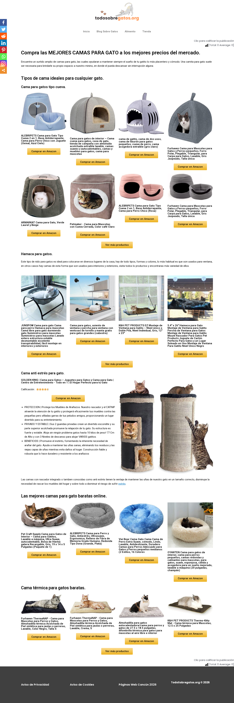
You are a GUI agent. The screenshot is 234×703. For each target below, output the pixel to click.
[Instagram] (3, 63)
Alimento (130, 31)
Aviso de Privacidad (35, 685)
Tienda (146, 31)
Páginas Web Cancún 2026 (137, 685)
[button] (43, 151)
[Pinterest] (3, 49)
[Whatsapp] (3, 56)
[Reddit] (3, 36)
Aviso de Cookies (82, 685)
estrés (122, 483)
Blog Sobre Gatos (107, 31)
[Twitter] (3, 29)
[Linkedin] (3, 43)
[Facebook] (3, 22)
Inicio (86, 31)
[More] (3, 70)
